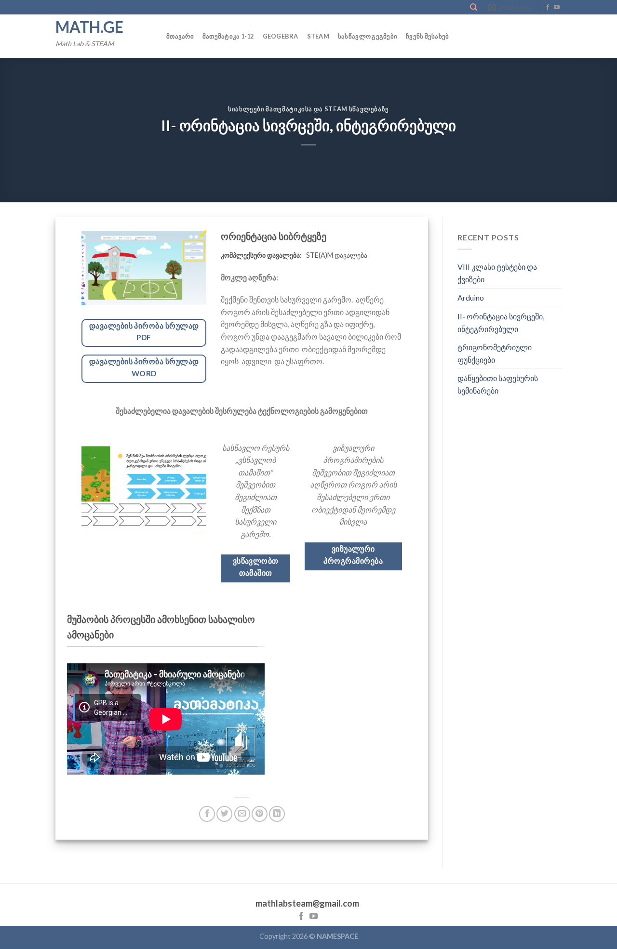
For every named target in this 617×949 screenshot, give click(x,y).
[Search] (473, 7)
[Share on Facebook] (207, 814)
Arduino (470, 298)
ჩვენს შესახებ (427, 36)
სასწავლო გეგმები (367, 36)
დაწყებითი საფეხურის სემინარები (497, 384)
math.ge (89, 27)
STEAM (318, 36)
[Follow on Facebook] (547, 7)
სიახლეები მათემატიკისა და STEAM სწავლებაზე (308, 109)
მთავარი (180, 36)
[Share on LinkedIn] (277, 814)
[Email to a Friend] (242, 814)
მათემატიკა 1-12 (228, 36)
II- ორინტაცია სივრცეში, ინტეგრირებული (500, 322)
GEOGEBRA (280, 36)
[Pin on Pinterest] (260, 814)
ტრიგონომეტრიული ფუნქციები (494, 354)
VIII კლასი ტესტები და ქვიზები (497, 273)
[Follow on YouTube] (557, 7)
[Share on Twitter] (224, 814)
